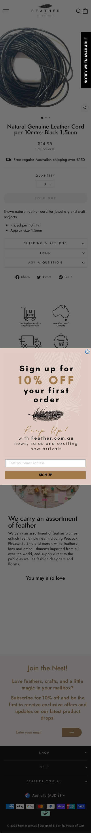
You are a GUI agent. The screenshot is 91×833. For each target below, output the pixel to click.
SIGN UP (45, 475)
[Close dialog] (87, 352)
